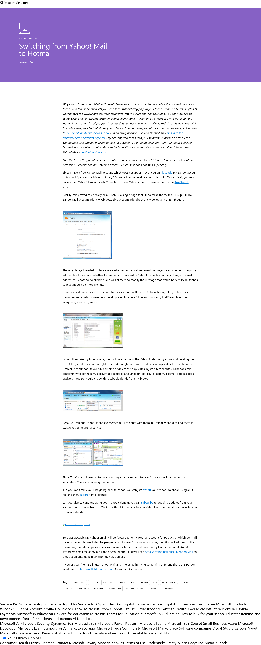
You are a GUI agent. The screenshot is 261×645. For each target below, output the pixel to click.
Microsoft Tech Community (119, 628)
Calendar (94, 582)
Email (133, 582)
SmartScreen (83, 588)
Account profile (41, 608)
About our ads (216, 642)
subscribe (147, 502)
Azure (232, 623)
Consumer (107, 582)
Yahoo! (154, 588)
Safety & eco (176, 642)
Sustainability (158, 632)
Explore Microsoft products (224, 603)
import (83, 495)
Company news (28, 632)
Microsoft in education (35, 613)
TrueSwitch (182, 182)
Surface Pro (9, 603)
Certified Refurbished (178, 608)
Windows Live (115, 588)
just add (167, 172)
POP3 (186, 582)
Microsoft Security (35, 623)
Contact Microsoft (70, 642)
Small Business (215, 623)
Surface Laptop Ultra (60, 603)
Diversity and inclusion (108, 632)
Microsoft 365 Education (160, 613)
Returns (129, 608)
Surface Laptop (31, 603)
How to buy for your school (203, 613)
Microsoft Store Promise (215, 608)
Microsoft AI (9, 623)
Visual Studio (223, 628)
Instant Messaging (170, 582)
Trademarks (156, 642)
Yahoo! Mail (168, 588)
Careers (240, 628)
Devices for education (71, 613)
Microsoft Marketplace (160, 628)
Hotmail (144, 582)
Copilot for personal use (183, 603)
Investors (82, 632)
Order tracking (148, 608)
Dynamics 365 (62, 623)
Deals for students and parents (47, 618)
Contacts (121, 582)
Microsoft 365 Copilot (184, 623)
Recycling (195, 642)
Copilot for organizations (143, 603)
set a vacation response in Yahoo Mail (169, 552)
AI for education (86, 618)
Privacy (91, 642)
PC (36, 38)
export (147, 490)
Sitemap (48, 642)
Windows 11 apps (14, 608)
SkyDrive (68, 588)
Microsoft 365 (85, 623)
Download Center (69, 608)
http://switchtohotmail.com (97, 569)
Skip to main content (17, 2)
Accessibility (137, 632)
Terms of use (135, 642)
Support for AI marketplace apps (70, 628)
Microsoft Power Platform (118, 623)
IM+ (155, 582)
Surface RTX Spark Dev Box (100, 603)
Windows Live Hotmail (135, 588)
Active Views (79, 582)
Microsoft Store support (103, 608)
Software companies (195, 628)
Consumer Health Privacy (20, 642)
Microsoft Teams (152, 623)
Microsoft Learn (30, 628)
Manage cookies (111, 642)
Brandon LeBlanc (26, 62)
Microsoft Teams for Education (114, 613)
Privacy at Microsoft (58, 632)
